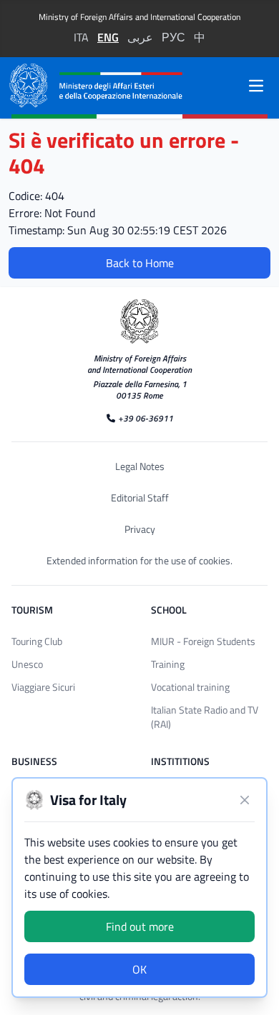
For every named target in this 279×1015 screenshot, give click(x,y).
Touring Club (36, 641)
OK (139, 969)
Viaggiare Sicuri (43, 686)
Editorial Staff (140, 498)
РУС (173, 37)
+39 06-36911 (145, 417)
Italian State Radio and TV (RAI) (204, 716)
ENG (108, 37)
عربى (140, 37)
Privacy (139, 529)
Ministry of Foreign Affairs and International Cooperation (139, 17)
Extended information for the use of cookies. (139, 561)
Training (168, 663)
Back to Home (140, 262)
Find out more (140, 926)
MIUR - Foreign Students (203, 641)
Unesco (27, 663)
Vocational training (190, 686)
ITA (81, 37)
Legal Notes (140, 466)
